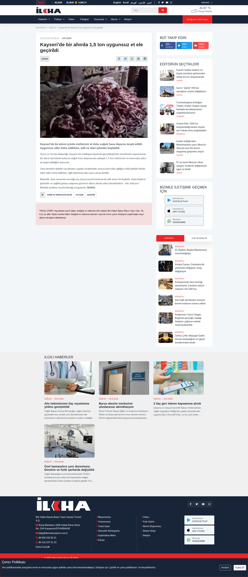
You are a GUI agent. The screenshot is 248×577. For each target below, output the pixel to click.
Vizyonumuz (104, 521)
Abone (114, 19)
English (117, 2)
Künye (101, 540)
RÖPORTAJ (181, 134)
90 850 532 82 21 (47, 538)
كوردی (133, 2)
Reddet (225, 567)
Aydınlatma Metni (107, 535)
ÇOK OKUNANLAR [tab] (199, 238)
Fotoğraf (84, 19)
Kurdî (126, 2)
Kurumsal (99, 19)
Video (71, 19)
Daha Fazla (42, 547)
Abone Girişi (148, 531)
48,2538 (58, 2)
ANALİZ (179, 173)
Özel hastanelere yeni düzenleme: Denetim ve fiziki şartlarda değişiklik (69, 468)
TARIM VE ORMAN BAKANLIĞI (59, 195)
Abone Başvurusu (151, 526)
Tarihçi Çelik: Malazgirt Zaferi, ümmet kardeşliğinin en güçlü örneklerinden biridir (190, 339)
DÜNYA (179, 95)
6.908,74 (82, 2)
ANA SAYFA (41, 28)
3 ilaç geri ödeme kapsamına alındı (177, 403)
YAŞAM (179, 81)
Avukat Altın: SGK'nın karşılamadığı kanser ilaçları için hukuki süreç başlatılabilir (191, 127)
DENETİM (91, 195)
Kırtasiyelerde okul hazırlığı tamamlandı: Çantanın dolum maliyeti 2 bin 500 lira (189, 285)
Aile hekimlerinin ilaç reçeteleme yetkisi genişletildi (66, 405)
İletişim (127, 19)
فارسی (141, 2)
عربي (149, 2)
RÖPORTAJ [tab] (169, 238)
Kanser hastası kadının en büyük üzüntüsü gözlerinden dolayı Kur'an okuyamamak (190, 73)
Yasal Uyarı (104, 526)
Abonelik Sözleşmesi (109, 531)
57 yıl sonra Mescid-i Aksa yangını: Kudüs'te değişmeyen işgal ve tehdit (191, 165)
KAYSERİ (66, 38)
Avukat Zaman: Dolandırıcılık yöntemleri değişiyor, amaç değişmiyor (189, 268)
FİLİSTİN (179, 155)
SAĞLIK (52, 28)
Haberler (42, 19)
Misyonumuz (104, 517)
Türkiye (58, 19)
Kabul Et (240, 567)
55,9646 (70, 2)
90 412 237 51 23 (47, 542)
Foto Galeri (148, 521)
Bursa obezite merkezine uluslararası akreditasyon (116, 405)
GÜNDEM (180, 116)
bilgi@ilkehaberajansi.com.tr (53, 533)
